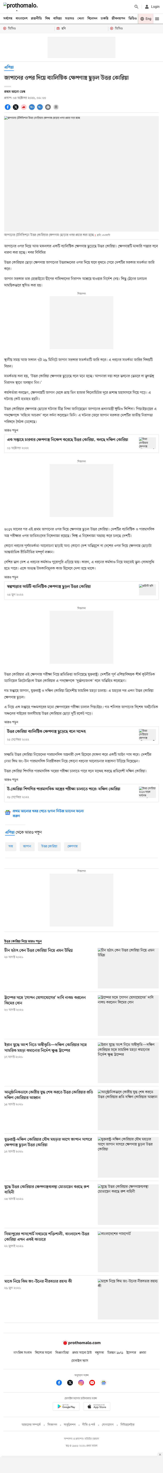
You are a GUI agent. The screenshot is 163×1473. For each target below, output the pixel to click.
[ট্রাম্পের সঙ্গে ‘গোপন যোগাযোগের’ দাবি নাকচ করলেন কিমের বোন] (128, 1015)
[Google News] (103, 1383)
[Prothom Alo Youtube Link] (94, 1383)
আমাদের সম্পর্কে (31, 1425)
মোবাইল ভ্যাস (79, 1361)
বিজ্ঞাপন (52, 1425)
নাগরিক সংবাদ (23, 1352)
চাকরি (104, 19)
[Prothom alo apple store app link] (97, 1407)
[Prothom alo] (21, 7)
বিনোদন (92, 19)
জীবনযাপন (118, 19)
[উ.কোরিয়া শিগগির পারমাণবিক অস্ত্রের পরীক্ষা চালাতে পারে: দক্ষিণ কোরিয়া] (147, 792)
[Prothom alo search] (136, 6)
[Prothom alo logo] (81, 1344)
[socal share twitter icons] (16, 109)
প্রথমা (142, 1352)
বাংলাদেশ (22, 19)
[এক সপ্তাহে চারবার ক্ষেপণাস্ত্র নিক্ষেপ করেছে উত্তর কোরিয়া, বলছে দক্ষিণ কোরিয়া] (147, 443)
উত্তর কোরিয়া (49, 846)
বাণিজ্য (57, 19)
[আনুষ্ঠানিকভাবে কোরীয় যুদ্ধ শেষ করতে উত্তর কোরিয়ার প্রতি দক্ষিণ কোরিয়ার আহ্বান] (128, 1110)
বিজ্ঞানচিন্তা (62, 1352)
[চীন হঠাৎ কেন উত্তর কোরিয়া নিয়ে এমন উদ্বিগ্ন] (128, 968)
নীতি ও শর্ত (88, 1425)
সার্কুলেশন (70, 1425)
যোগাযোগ (108, 1425)
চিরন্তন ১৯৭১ (115, 1352)
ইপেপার (131, 1352)
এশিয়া (9, 67)
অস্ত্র (10, 846)
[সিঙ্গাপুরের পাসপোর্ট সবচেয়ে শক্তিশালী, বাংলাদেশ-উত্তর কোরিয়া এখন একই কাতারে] (128, 1252)
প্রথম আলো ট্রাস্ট (82, 1352)
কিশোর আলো (43, 1352)
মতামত (69, 19)
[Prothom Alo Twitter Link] (72, 1383)
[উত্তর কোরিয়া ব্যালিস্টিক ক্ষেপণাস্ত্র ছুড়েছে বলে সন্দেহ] (147, 734)
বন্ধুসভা (99, 1352)
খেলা (80, 19)
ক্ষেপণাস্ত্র (72, 846)
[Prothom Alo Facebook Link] (61, 1383)
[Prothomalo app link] (66, 1407)
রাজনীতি (36, 19)
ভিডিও (133, 19)
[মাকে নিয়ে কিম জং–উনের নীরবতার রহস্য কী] (128, 1299)
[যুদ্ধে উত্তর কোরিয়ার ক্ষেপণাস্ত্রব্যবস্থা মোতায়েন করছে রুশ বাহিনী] (128, 1204)
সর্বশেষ (7, 19)
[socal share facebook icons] (8, 109)
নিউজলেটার (128, 1425)
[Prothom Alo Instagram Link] (83, 1383)
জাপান (27, 846)
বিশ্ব (47, 19)
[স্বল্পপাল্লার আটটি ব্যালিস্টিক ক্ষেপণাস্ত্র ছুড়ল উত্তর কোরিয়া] (147, 589)
